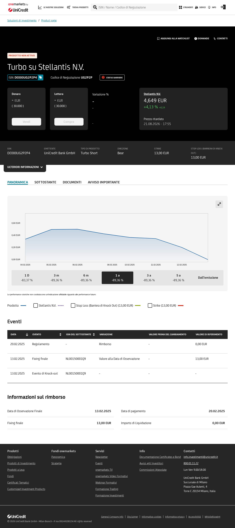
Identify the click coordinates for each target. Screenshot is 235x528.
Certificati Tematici (18, 482)
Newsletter (101, 456)
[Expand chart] (219, 204)
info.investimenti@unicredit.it (201, 456)
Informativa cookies (151, 516)
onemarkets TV (104, 469)
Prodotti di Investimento (21, 463)
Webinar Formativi (106, 482)
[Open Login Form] (223, 8)
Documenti (72, 182)
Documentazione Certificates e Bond (160, 456)
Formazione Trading (106, 489)
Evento (36, 334)
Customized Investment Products (26, 489)
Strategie (56, 463)
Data (13, 334)
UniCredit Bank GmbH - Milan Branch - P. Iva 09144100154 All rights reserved (54, 521)
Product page (49, 20)
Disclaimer (132, 516)
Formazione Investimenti (109, 495)
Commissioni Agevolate (153, 469)
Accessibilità (194, 516)
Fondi (10, 476)
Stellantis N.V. (152, 93)
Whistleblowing (212, 516)
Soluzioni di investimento (22, 20)
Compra (69, 122)
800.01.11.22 (191, 463)
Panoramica (17, 182)
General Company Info (112, 516)
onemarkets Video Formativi (111, 476)
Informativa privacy (175, 516)
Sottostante (45, 182)
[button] (27, 278)
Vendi (26, 122)
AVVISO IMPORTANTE (104, 182)
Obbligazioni (14, 456)
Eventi (99, 463)
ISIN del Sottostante (78, 334)
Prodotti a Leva (15, 469)
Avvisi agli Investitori (151, 463)
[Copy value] (40, 77)
